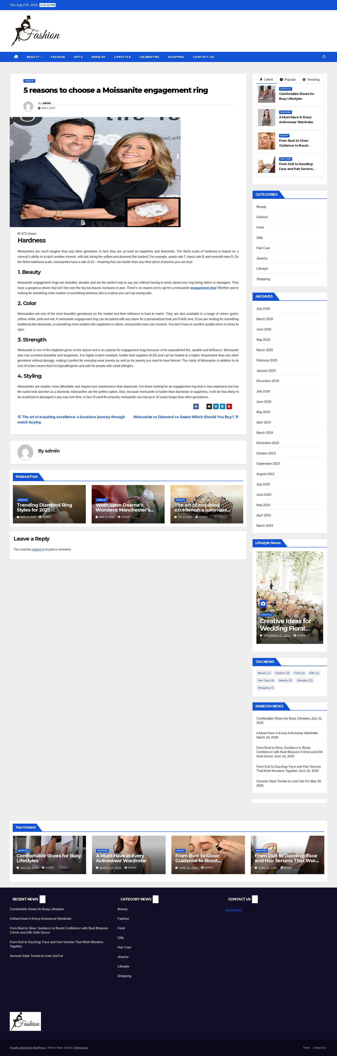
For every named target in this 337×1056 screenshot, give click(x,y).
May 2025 (263, 339)
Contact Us (203, 57)
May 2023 (263, 505)
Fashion (58, 57)
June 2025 (263, 329)
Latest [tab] (268, 79)
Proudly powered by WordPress (28, 1047)
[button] (324, 56)
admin (47, 103)
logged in (38, 549)
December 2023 (267, 443)
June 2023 (263, 494)
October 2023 (266, 453)
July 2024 (263, 391)
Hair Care (285, 159)
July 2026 (263, 308)
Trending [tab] (313, 79)
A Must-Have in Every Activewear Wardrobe (287, 733)
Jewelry (98, 57)
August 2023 (265, 474)
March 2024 (264, 432)
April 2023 (263, 515)
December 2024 (267, 381)
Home (306, 1047)
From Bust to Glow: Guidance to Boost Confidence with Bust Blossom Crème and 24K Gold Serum (289, 752)
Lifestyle (122, 57)
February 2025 (266, 360)
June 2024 (263, 401)
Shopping (176, 57)
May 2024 (263, 412)
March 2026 (264, 319)
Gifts (78, 57)
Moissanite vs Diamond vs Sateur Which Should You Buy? (184, 417)
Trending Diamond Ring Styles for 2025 (44, 507)
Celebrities (149, 57)
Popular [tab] (290, 79)
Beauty (34, 57)
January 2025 (266, 370)
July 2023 (263, 484)
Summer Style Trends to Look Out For (283, 781)
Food (260, 227)
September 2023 (268, 463)
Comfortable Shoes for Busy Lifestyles (283, 718)
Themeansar (81, 1047)
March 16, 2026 (111, 867)
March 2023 (264, 525)
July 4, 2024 (273, 635)
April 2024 (263, 422)
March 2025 (264, 350)
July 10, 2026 (29, 867)
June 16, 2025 (189, 867)
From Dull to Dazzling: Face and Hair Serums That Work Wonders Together (286, 860)
